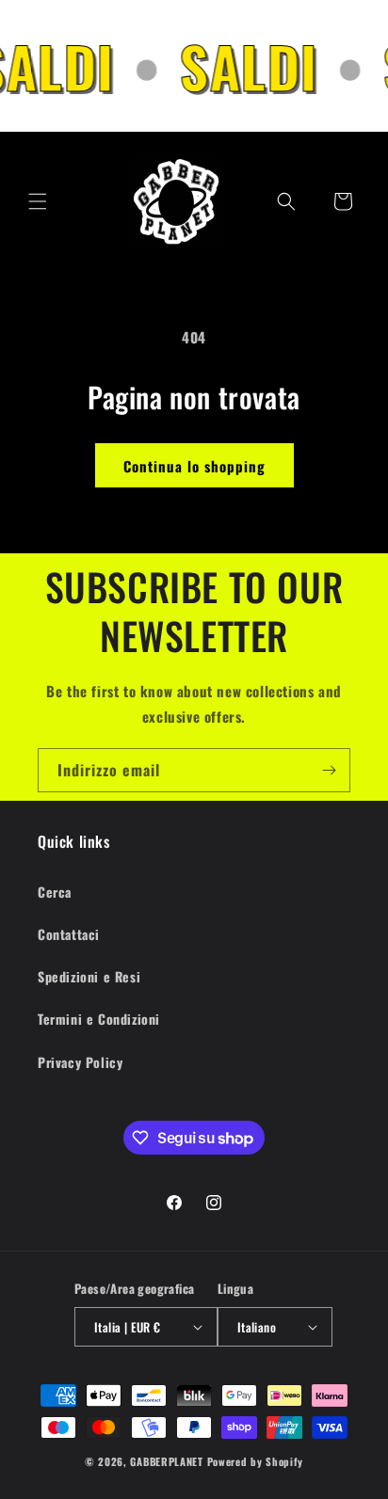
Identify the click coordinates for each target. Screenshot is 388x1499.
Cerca (55, 891)
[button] (37, 201)
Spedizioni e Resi (89, 976)
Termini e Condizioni (99, 1019)
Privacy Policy (80, 1062)
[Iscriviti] (328, 770)
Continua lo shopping (194, 465)
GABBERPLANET (166, 1461)
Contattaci (69, 934)
